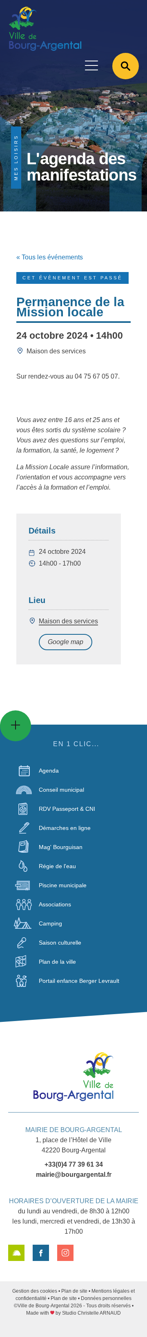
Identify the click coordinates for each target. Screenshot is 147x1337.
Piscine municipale (63, 885)
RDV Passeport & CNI (67, 809)
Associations (55, 904)
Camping (50, 923)
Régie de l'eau (57, 866)
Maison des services (68, 621)
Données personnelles (106, 1298)
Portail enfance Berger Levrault (79, 981)
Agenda (49, 770)
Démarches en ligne (65, 828)
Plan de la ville (57, 961)
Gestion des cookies (34, 1291)
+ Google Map (65, 642)
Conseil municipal (61, 789)
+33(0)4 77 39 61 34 (74, 1164)
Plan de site (74, 1291)
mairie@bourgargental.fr (73, 1174)
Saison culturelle (60, 942)
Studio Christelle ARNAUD (91, 1313)
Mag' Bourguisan (60, 847)
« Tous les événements (49, 257)
